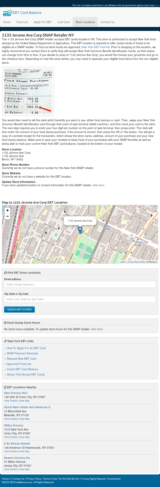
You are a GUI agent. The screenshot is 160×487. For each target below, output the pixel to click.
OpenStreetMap (137, 261)
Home (7, 22)
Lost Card (64, 22)
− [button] (7, 216)
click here (98, 185)
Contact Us (107, 22)
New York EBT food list (96, 47)
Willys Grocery (13, 425)
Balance (27, 12)
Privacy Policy (33, 479)
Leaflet (123, 261)
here (157, 5)
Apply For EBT (43, 22)
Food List (22, 22)
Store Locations (85, 22)
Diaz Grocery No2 (15, 393)
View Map (24, 400)
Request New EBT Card (21, 358)
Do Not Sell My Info (69, 479)
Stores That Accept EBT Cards (26, 374)
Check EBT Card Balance (22, 369)
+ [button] (7, 210)
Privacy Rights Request (93, 479)
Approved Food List (19, 364)
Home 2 (6, 479)
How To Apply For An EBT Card (26, 348)
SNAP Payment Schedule (22, 353)
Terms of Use (50, 479)
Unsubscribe (114, 479)
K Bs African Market (17, 443)
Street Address (12, 279)
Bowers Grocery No (17, 458)
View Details (10, 400)
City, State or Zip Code (16, 293)
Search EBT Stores (19, 309)
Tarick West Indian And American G (27, 407)
